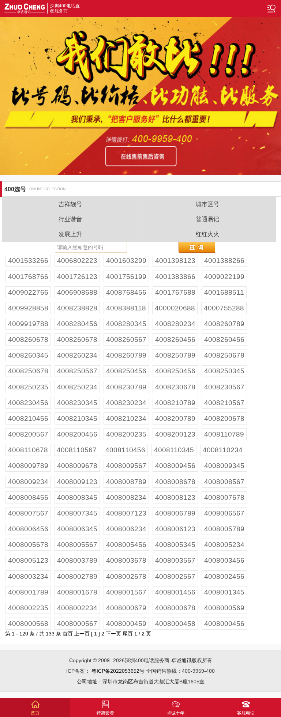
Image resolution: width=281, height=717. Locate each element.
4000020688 (175, 308)
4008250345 (224, 371)
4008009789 (28, 465)
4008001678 (77, 592)
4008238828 (77, 308)
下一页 (113, 634)
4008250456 (126, 371)
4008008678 (175, 482)
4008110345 (174, 450)
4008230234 (126, 403)
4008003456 (224, 560)
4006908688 (77, 292)
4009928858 (28, 308)
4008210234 (126, 418)
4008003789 (77, 560)
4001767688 (175, 292)
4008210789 (175, 403)
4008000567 (77, 623)
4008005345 (175, 544)
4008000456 (224, 623)
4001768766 (28, 276)
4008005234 (224, 544)
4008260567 (126, 339)
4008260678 (28, 339)
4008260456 (175, 339)
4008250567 (77, 371)
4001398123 (175, 260)
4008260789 (224, 324)
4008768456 (126, 292)
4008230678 (175, 387)
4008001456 (175, 592)
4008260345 (28, 355)
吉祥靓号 (70, 204)
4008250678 (224, 355)
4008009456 (175, 465)
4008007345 (77, 513)
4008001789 (28, 592)
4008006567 (224, 513)
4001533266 (28, 260)
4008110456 (125, 450)
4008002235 (28, 608)
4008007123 (126, 513)
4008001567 (126, 592)
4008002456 (224, 576)
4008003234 (28, 576)
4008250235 (28, 387)
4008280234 (175, 324)
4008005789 (224, 529)
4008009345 (224, 465)
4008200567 (28, 434)
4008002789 (77, 576)
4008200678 (224, 418)
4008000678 (175, 608)
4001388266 (224, 260)
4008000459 (126, 623)
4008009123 (77, 482)
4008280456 (77, 324)
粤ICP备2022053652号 (118, 671)
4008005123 (28, 560)
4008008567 (224, 482)
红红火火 (207, 234)
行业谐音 (70, 219)
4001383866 (175, 276)
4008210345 (77, 418)
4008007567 (28, 513)
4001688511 (224, 292)
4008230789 (126, 387)
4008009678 (77, 465)
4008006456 (28, 529)
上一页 (82, 634)
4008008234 (126, 497)
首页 (68, 634)
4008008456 (28, 497)
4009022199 (224, 276)
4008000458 (175, 623)
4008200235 (126, 434)
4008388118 (126, 308)
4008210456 (28, 418)
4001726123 (77, 276)
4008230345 (77, 403)
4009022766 (28, 292)
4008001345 (224, 592)
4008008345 (77, 497)
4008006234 (126, 529)
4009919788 (28, 324)
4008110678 (28, 450)
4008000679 (126, 608)
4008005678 (28, 544)
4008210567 (224, 403)
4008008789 (126, 482)
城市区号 (207, 204)
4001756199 (126, 276)
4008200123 (175, 434)
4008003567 (175, 560)
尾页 (128, 634)
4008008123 (175, 497)
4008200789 (175, 418)
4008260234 (77, 355)
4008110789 (224, 434)
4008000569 (224, 608)
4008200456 (77, 434)
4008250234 (77, 387)
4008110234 (223, 450)
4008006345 (77, 529)
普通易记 (207, 219)
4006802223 (77, 260)
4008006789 (175, 513)
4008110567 (77, 450)
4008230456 (28, 403)
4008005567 (77, 544)
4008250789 (175, 355)
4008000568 (28, 623)
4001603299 (126, 260)
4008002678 (126, 576)
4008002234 (77, 608)
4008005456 (126, 544)
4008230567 (224, 387)
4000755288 (224, 308)
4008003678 (126, 560)
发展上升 (70, 234)
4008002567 (175, 576)
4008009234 (28, 482)
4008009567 (126, 465)
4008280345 (126, 324)
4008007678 (224, 497)
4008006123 (175, 529)
